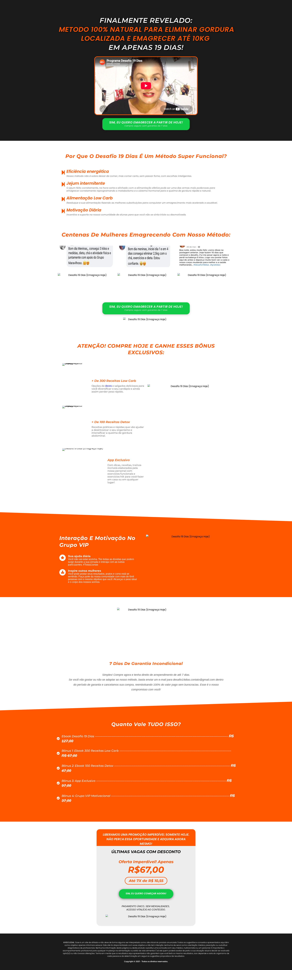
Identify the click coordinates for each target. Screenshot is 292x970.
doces (108, 386)
